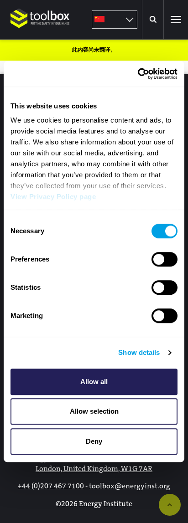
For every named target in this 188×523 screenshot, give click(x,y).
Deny (94, 441)
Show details (139, 352)
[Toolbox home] (40, 34)
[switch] (164, 259)
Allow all (94, 381)
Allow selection (94, 411)
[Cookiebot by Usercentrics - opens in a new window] (138, 74)
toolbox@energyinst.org (129, 486)
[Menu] (175, 19)
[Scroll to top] (170, 505)
